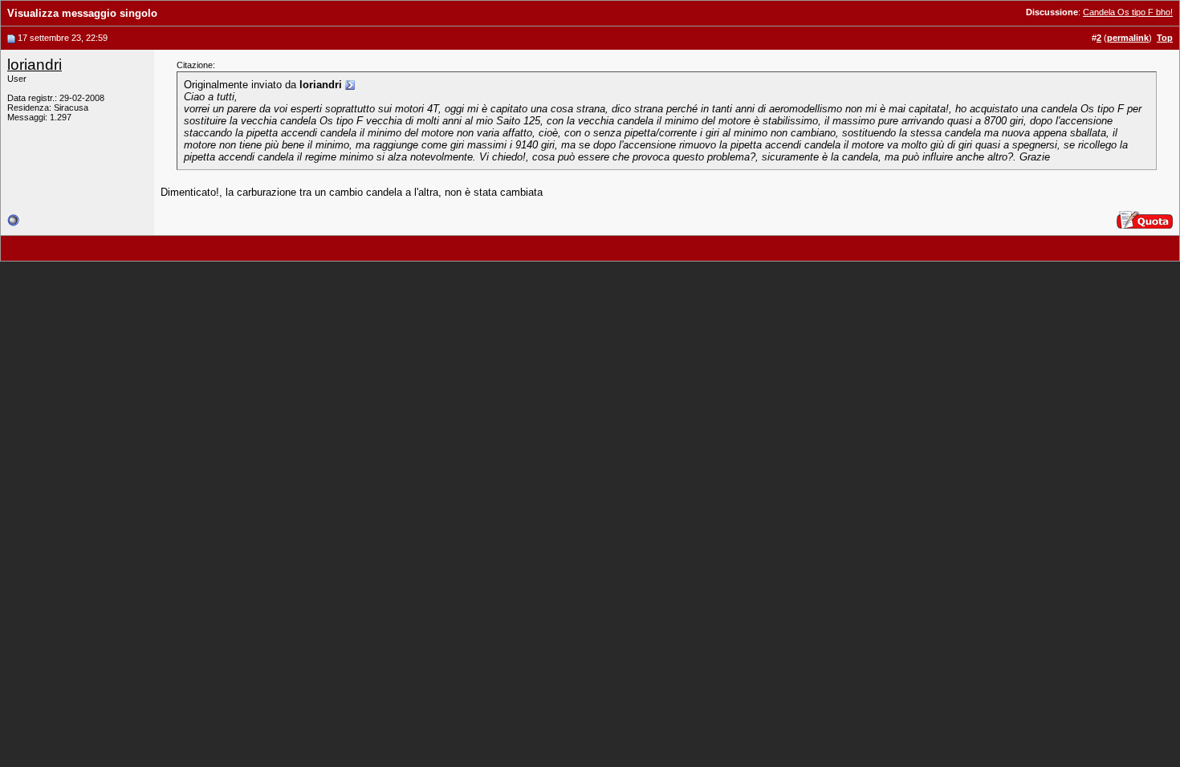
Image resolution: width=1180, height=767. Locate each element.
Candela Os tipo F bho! (1128, 12)
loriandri (34, 64)
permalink (1128, 38)
